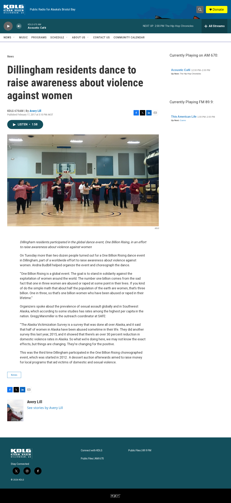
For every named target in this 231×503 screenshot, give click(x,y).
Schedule (57, 37)
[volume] (19, 26)
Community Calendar (129, 37)
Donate (218, 9)
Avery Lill (35, 111)
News (7, 37)
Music (23, 37)
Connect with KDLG (91, 450)
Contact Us (101, 37)
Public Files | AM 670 (92, 458)
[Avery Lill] (15, 410)
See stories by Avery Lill (45, 408)
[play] (8, 26)
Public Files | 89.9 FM (139, 450)
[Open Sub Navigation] (14, 37)
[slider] (24, 26)
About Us (78, 37)
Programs (39, 37)
